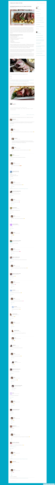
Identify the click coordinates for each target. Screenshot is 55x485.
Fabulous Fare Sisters (16, 3)
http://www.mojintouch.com (13, 446)
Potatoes (24, 108)
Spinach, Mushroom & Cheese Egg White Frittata (40, 55)
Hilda (13, 154)
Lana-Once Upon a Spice (18, 385)
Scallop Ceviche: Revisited (38, 33)
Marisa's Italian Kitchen (16, 273)
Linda (15, 7)
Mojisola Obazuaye (15, 442)
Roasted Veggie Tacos (38, 11)
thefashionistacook (16, 409)
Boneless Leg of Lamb (13, 108)
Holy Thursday (18, 108)
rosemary (31, 108)
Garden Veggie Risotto (38, 24)
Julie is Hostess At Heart (16, 240)
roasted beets (28, 108)
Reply (10, 126)
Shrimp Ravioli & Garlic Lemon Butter (39, 35)
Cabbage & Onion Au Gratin (30, 114)
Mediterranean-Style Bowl (38, 13)
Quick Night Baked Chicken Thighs (39, 53)
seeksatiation (16, 330)
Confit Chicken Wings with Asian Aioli (39, 37)
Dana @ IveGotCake (15, 171)
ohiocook (14, 461)
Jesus (21, 108)
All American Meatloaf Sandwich (15, 114)
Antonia (15, 306)
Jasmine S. (14, 345)
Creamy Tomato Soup (38, 15)
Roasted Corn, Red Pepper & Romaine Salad (40, 26)
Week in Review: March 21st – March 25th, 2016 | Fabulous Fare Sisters (20, 188)
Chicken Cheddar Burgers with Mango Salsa (40, 22)
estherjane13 (14, 207)
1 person (13, 186)
